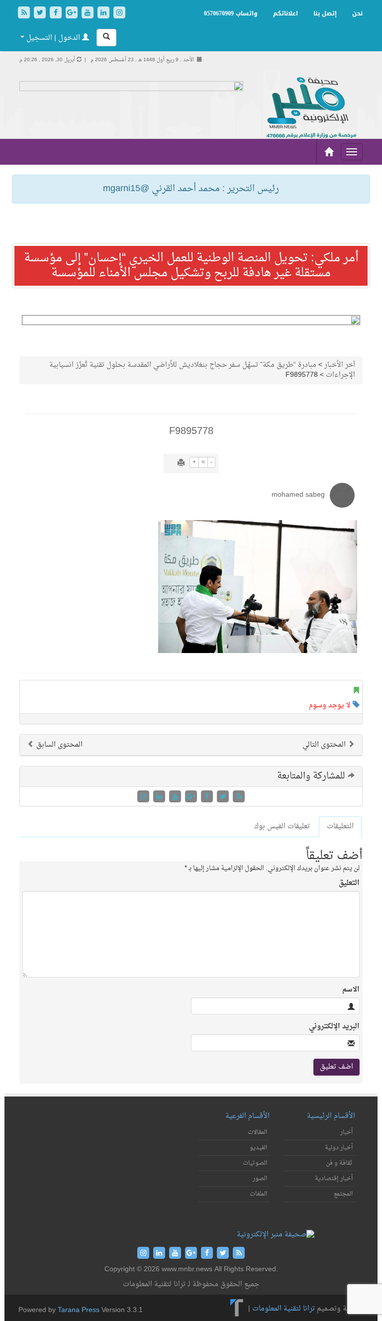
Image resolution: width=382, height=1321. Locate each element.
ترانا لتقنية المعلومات (283, 1309)
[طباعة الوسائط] (181, 463)
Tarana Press (78, 1310)
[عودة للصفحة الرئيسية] (310, 108)
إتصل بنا (325, 13)
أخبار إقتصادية (334, 1178)
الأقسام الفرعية (247, 1116)
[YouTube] (88, 13)
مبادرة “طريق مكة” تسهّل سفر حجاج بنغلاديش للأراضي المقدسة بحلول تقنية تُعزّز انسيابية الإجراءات (202, 370)
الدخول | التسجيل (53, 38)
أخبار (346, 1132)
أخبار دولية (339, 1147)
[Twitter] (41, 13)
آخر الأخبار (339, 365)
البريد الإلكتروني (334, 1027)
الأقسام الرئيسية (331, 1116)
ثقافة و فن (339, 1163)
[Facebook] (57, 13)
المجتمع (343, 1194)
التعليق (349, 883)
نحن (357, 13)
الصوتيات (255, 1163)
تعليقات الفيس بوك (282, 826)
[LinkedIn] (104, 13)
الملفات (258, 1194)
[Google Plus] (73, 13)
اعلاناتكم (285, 13)
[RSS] (25, 13)
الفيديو (258, 1147)
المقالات (257, 1132)
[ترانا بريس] (237, 1309)
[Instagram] (119, 13)
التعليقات (340, 826)
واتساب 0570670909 (231, 13)
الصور (260, 1178)
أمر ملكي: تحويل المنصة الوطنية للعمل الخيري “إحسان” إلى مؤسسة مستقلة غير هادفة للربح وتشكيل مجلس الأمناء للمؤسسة (191, 266)
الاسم (351, 990)
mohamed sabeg (298, 495)
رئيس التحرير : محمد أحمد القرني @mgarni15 (191, 189)
